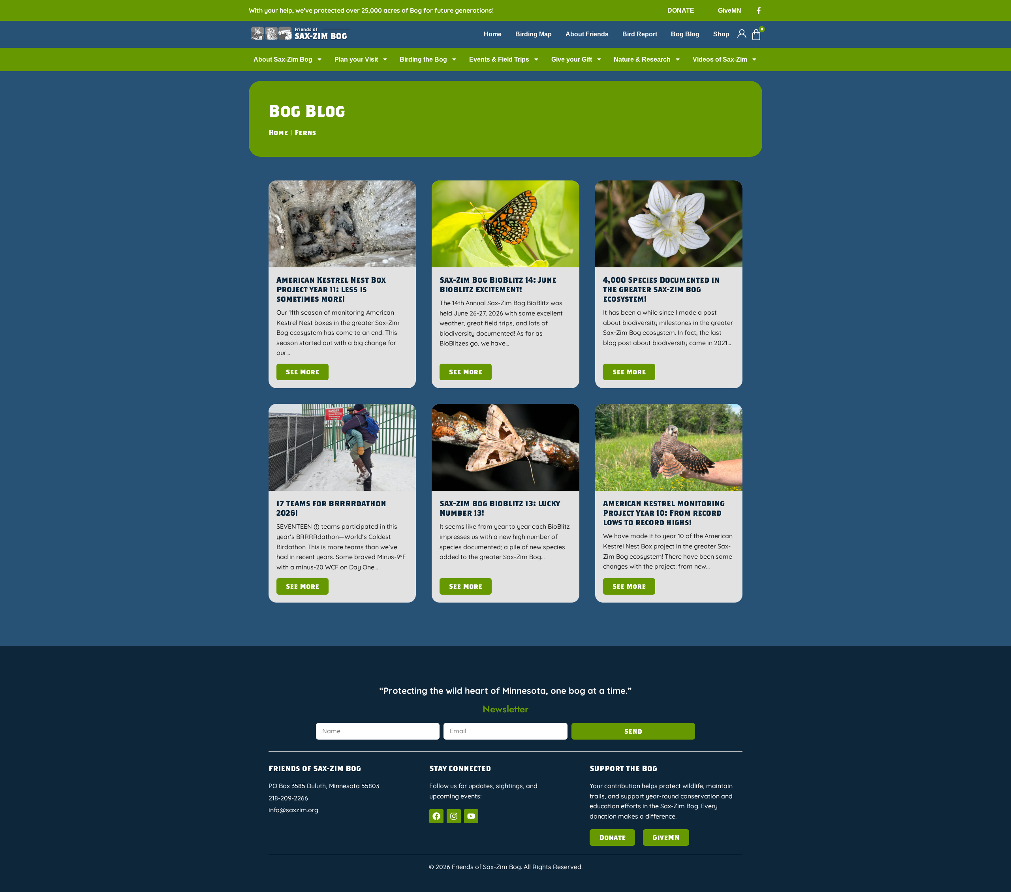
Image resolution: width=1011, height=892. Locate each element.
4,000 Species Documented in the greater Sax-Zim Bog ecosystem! (661, 289)
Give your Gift (571, 59)
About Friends (587, 34)
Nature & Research (642, 59)
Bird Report (639, 34)
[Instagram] (454, 816)
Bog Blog (685, 34)
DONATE (680, 10)
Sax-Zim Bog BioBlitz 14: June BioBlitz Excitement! (498, 284)
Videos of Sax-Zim (720, 59)
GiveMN (729, 10)
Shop (721, 34)
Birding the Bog (423, 59)
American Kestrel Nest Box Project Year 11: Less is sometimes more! (330, 289)
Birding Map (533, 34)
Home (493, 34)
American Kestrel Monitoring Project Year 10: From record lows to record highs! (664, 513)
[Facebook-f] (758, 10)
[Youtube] (471, 816)
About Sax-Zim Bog (283, 59)
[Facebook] (436, 816)
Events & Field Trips (499, 59)
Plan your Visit (356, 59)
